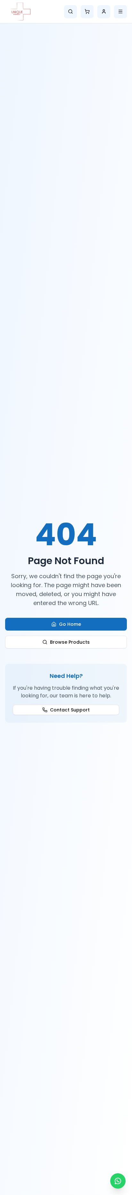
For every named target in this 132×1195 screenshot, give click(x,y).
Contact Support (70, 710)
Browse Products (70, 642)
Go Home (70, 624)
